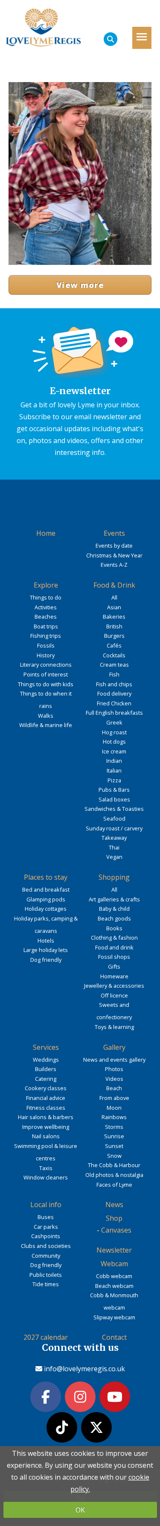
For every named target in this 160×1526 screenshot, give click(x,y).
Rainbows (114, 1117)
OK (80, 1510)
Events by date (114, 545)
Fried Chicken (114, 703)
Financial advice (45, 1098)
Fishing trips (45, 635)
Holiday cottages (46, 908)
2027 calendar (45, 1337)
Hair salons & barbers (45, 1117)
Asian (114, 607)
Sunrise (114, 1136)
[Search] (110, 39)
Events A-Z (114, 564)
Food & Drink (114, 585)
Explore (46, 585)
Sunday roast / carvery (114, 828)
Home (45, 533)
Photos (114, 1069)
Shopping (114, 877)
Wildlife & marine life (45, 725)
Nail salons (46, 1136)
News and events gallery (114, 1059)
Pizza (114, 780)
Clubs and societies (46, 1246)
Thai (114, 847)
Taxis (45, 1168)
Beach (114, 1088)
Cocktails (114, 655)
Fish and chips (114, 684)
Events (114, 533)
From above (114, 1098)
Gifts (114, 966)
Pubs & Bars (114, 789)
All (114, 597)
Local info (45, 1204)
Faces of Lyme (114, 1184)
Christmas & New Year (114, 555)
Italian (114, 770)
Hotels (46, 940)
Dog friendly (45, 959)
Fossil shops (114, 956)
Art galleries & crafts (114, 899)
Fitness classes (45, 1107)
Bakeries (114, 616)
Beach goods (114, 918)
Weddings (46, 1059)
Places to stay (45, 877)
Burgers (114, 635)
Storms (114, 1127)
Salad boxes (114, 799)
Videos (114, 1079)
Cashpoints (45, 1236)
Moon (114, 1107)
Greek (114, 722)
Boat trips (46, 626)
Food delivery (114, 693)
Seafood (114, 818)
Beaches (46, 616)
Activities (46, 607)
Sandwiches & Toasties (114, 809)
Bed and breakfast (46, 889)
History (46, 655)
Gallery (114, 1047)
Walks (45, 715)
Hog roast (114, 732)
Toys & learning (114, 1027)
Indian (114, 760)
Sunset (114, 1146)
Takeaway (114, 837)
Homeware (114, 976)
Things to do (45, 597)
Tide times (45, 1284)
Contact (114, 1337)
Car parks (46, 1226)
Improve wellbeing (45, 1127)
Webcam (114, 1263)
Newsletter (114, 1250)
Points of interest (45, 674)
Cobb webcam (114, 1276)
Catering (45, 1079)
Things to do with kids (45, 684)
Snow (114, 1155)
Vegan (114, 857)
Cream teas (114, 664)
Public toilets (45, 1275)
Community (46, 1255)
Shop (114, 1218)
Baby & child (114, 908)
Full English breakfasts (114, 712)
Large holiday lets (45, 950)
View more (80, 285)
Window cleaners (45, 1177)
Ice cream (114, 751)
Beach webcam (114, 1286)
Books (114, 928)
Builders (45, 1069)
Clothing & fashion (114, 937)
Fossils (46, 645)
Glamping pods (45, 899)
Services (46, 1047)
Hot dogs (114, 741)
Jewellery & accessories (114, 985)
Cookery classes (46, 1088)
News (114, 1204)
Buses (46, 1217)
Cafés (114, 645)
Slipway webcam (114, 1317)
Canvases (116, 1230)
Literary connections (46, 664)
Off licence (114, 995)
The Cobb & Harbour (114, 1165)
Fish (114, 674)
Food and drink (114, 947)
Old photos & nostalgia (114, 1175)
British (114, 626)
